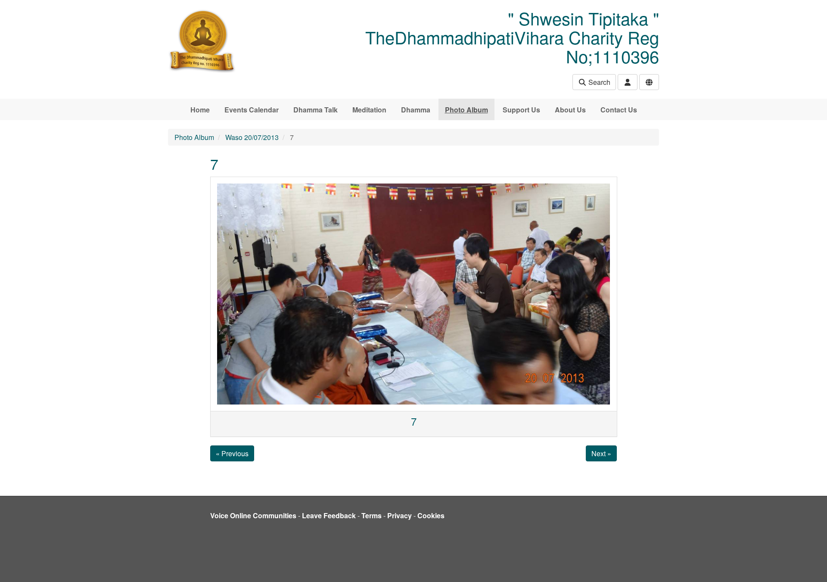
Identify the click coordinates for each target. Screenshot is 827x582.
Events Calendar (251, 110)
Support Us (521, 110)
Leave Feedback (329, 515)
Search (598, 82)
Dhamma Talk (315, 110)
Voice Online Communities (253, 515)
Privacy (399, 515)
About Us (570, 110)
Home (200, 110)
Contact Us (618, 110)
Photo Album (466, 110)
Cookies (431, 515)
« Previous (232, 453)
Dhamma (415, 110)
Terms (371, 515)
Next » (601, 453)
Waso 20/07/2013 (252, 137)
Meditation (369, 110)
